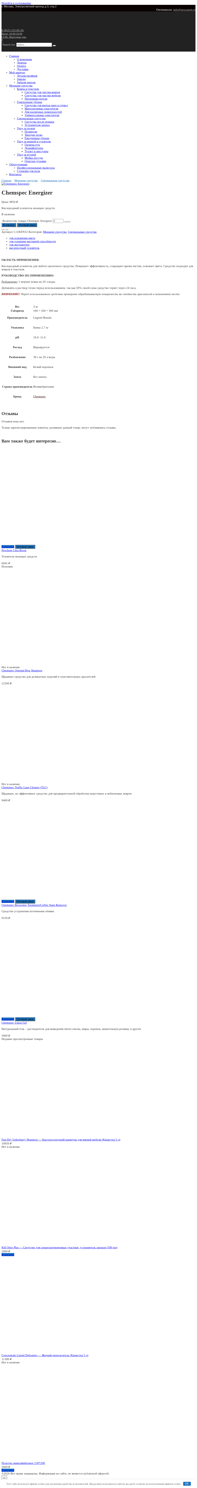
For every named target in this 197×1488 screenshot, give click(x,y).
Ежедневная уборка (37, 138)
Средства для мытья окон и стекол (46, 105)
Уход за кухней (26, 154)
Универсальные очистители (42, 115)
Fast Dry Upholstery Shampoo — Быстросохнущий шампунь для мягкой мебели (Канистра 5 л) (61, 1139)
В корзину (9, 225)
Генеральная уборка (29, 102)
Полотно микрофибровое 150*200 (23, 1463)
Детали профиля (27, 75)
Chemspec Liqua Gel (14, 1022)
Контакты (15, 174)
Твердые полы (33, 134)
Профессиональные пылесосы (36, 167)
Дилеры (22, 62)
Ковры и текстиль (28, 88)
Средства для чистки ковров (42, 92)
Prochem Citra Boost (14, 550)
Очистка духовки (35, 161)
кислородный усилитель (24, 247)
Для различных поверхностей (43, 111)
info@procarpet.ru (184, 9)
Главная (14, 56)
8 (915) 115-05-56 (14, 33)
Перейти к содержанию (16, 3)
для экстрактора (19, 244)
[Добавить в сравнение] (6, 229)
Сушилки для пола (28, 171)
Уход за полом (26, 128)
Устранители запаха (37, 125)
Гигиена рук (32, 144)
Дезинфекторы (34, 148)
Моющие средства (21, 85)
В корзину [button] (8, 546)
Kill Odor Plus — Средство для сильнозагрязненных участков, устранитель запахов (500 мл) (59, 1247)
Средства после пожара (39, 121)
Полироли (31, 131)
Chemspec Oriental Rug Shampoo (22, 670)
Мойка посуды (34, 157)
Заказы (21, 79)
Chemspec (39, 396)
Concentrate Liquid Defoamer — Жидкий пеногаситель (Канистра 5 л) (45, 1355)
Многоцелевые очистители (41, 108)
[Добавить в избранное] (3, 229)
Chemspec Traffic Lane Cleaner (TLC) (25, 787)
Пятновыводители (36, 98)
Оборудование (18, 164)
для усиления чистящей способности (32, 241)
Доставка (22, 69)
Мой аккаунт (17, 72)
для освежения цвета (22, 238)
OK (187, 1483)
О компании (24, 59)
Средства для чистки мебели (43, 95)
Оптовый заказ (27, 225)
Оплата (21, 65)
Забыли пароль (26, 82)
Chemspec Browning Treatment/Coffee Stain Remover (34, 905)
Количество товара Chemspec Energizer (27, 220)
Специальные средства (31, 118)
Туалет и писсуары (36, 151)
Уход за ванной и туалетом (34, 141)
